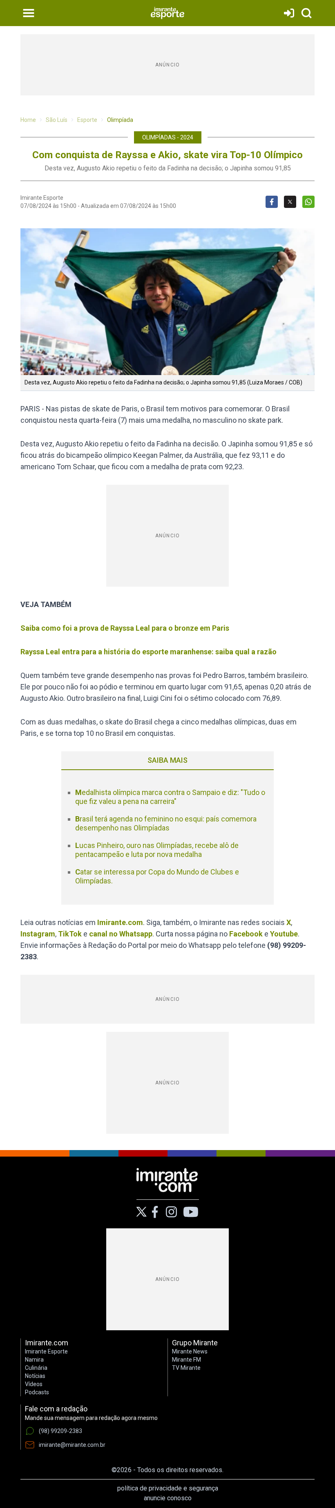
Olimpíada (120, 120)
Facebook (246, 934)
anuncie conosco (168, 1498)
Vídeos (33, 1384)
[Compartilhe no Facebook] (272, 202)
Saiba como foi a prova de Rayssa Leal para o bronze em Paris (124, 628)
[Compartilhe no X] (290, 202)
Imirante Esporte (46, 1351)
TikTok (70, 934)
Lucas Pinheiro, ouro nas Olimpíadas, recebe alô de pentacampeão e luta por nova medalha (157, 850)
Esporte (87, 120)
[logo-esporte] (167, 13)
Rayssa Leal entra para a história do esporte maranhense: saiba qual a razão (149, 651)
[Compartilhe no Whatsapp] (308, 202)
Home (28, 120)
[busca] (306, 13)
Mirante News (190, 1351)
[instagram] (171, 1212)
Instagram (37, 934)
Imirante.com (120, 922)
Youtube (284, 934)
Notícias (35, 1376)
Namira (34, 1359)
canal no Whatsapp (120, 934)
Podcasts (37, 1392)
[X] (141, 1212)
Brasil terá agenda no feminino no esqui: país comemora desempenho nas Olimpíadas (166, 823)
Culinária (36, 1367)
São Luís (56, 120)
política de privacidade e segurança (167, 1488)
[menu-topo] (28, 13)
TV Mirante (186, 1367)
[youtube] (191, 1212)
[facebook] (155, 1212)
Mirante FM (186, 1359)
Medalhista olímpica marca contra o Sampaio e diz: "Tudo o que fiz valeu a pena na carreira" (170, 797)
